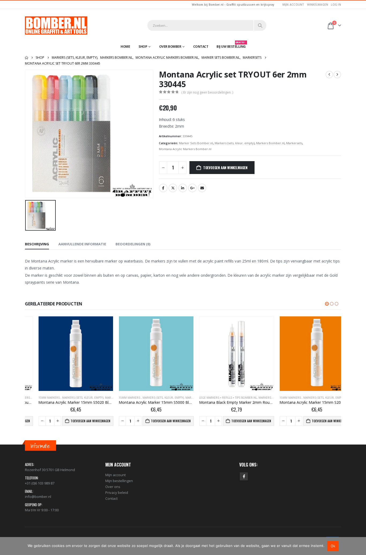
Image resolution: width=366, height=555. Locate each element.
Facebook (163, 188)
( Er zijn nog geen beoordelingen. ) (207, 92)
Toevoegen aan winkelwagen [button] (77, 421)
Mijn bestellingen (119, 480)
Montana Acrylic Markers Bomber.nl (185, 149)
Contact (200, 46)
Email (202, 188)
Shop (143, 46)
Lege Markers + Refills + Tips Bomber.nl (215, 397)
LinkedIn (182, 188)
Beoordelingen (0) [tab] (132, 244)
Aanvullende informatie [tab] (82, 244)
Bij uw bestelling (231, 45)
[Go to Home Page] (26, 58)
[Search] (260, 25)
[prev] (329, 74)
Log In (336, 4)
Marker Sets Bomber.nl (196, 143)
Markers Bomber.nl (270, 143)
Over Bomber (170, 46)
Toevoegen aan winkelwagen (225, 167)
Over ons (112, 486)
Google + (192, 188)
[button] (326, 304)
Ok (333, 546)
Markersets (294, 143)
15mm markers (36, 397)
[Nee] (359, 546)
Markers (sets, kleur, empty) (235, 143)
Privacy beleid (116, 492)
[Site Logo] (56, 25)
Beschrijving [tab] (37, 244)
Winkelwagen (317, 4)
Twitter (173, 188)
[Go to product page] (62, 353)
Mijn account (293, 4)
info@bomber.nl (38, 496)
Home (125, 46)
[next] (337, 74)
